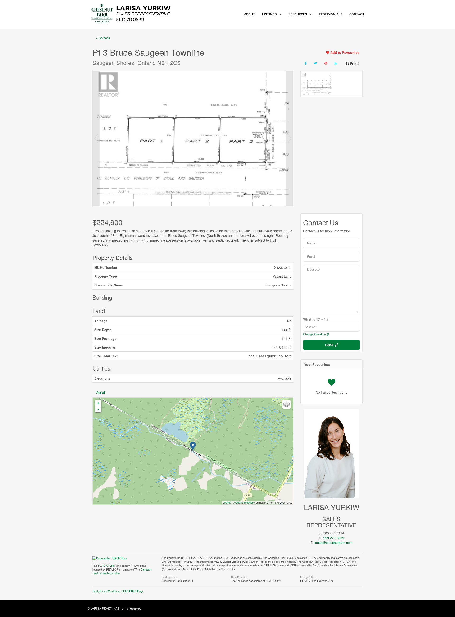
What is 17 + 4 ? (316, 319)
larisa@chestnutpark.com (333, 542)
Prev (96, 138)
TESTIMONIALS (330, 14)
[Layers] (286, 404)
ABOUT (249, 14)
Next (289, 138)
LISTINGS (269, 14)
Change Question (315, 334)
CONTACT (356, 14)
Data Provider (239, 576)
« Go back (103, 38)
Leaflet (227, 502)
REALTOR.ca (106, 565)
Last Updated (169, 576)
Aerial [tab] (100, 392)
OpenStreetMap (244, 502)
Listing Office (307, 576)
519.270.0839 (333, 537)
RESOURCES (297, 14)
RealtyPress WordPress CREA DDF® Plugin (118, 591)
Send (329, 344)
